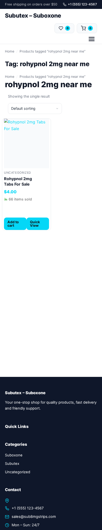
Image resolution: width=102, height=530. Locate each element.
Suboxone (14, 455)
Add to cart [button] (13, 223)
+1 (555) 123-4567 (82, 4)
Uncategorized (17, 172)
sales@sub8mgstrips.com (34, 516)
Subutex (12, 463)
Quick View (35, 223)
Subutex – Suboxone (33, 15)
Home (9, 51)
